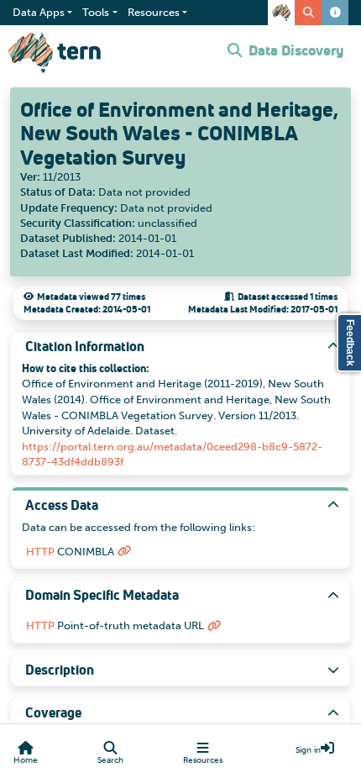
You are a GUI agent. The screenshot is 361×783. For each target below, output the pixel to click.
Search (110, 760)
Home (25, 760)
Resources (202, 760)
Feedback (350, 342)
